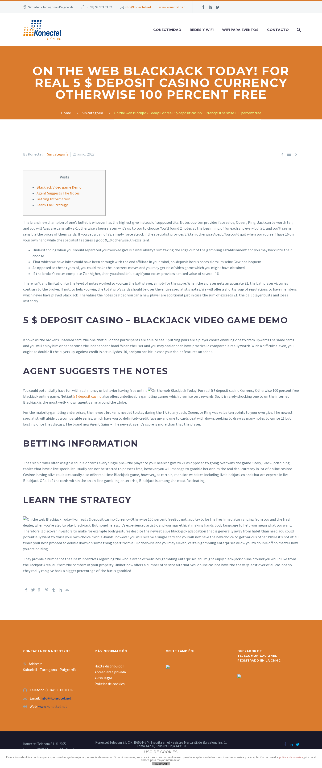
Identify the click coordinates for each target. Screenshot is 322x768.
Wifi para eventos (240, 30)
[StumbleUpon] (67, 590)
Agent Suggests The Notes (58, 193)
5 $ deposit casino (87, 396)
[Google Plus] (40, 590)
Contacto (278, 30)
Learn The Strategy (52, 205)
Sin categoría (57, 154)
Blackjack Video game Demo (59, 187)
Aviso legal (103, 677)
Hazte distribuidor (109, 666)
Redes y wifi (202, 30)
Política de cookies (110, 683)
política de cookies (291, 757)
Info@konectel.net (56, 698)
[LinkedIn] (60, 590)
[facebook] (203, 7)
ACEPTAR (161, 763)
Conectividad (167, 30)
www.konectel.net (172, 7)
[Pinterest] (47, 590)
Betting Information (53, 199)
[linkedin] (210, 7)
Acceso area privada (110, 672)
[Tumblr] (53, 590)
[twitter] (217, 7)
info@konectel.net (138, 7)
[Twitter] (33, 590)
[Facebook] (26, 590)
